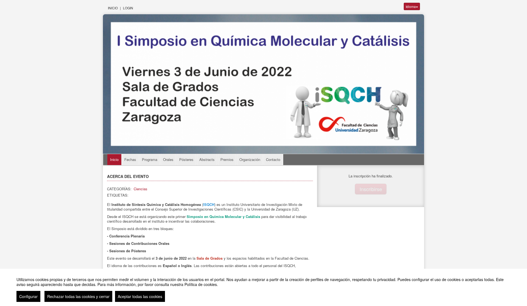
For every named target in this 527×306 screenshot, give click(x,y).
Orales (168, 159)
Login (128, 7)
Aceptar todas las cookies (140, 296)
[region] (263, 287)
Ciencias (140, 188)
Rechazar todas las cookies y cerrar (78, 296)
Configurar (28, 296)
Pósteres (186, 159)
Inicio (113, 7)
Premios (227, 159)
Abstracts (207, 159)
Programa (149, 159)
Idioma (411, 6)
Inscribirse (371, 188)
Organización (249, 159)
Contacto (273, 159)
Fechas (130, 159)
